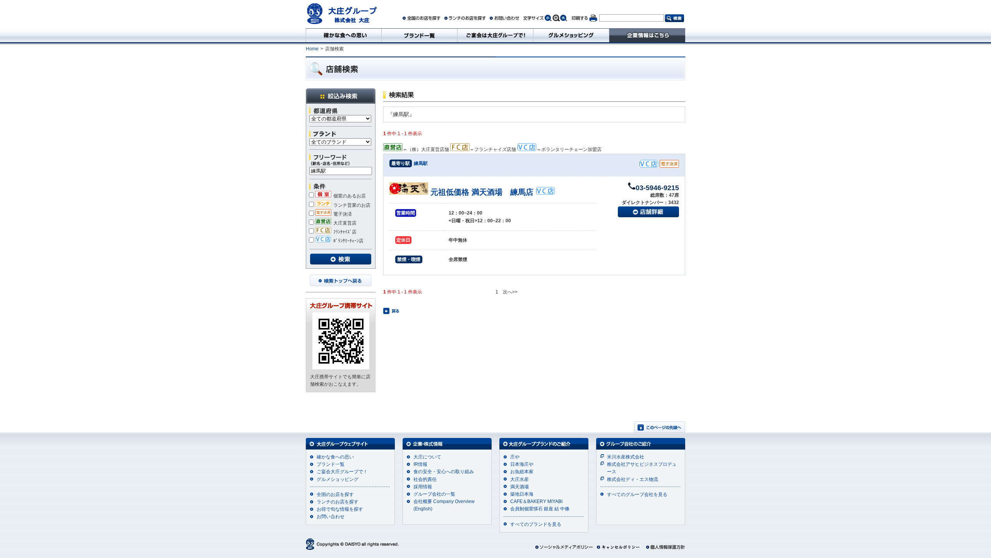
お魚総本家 (521, 471)
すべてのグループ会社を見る (637, 494)
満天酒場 (519, 486)
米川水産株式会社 (625, 457)
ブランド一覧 (331, 464)
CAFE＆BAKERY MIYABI (536, 501)
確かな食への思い (335, 457)
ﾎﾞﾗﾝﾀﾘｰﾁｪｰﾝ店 (348, 241)
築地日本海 (521, 494)
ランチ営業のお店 (351, 205)
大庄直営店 (345, 223)
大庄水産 (519, 479)
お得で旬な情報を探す (340, 509)
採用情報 (422, 486)
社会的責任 (425, 479)
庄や (515, 457)
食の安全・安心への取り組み (443, 471)
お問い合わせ (331, 516)
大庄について (427, 457)
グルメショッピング (337, 479)
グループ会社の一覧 (434, 494)
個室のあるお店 (349, 196)
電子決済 (342, 214)
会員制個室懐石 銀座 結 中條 (539, 509)
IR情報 (420, 464)
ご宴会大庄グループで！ (342, 471)
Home (312, 49)
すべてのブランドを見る (535, 524)
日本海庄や (521, 464)
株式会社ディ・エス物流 (632, 479)
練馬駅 (421, 163)
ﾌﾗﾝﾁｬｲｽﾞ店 (345, 232)
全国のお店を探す (335, 494)
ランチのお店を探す (337, 502)
